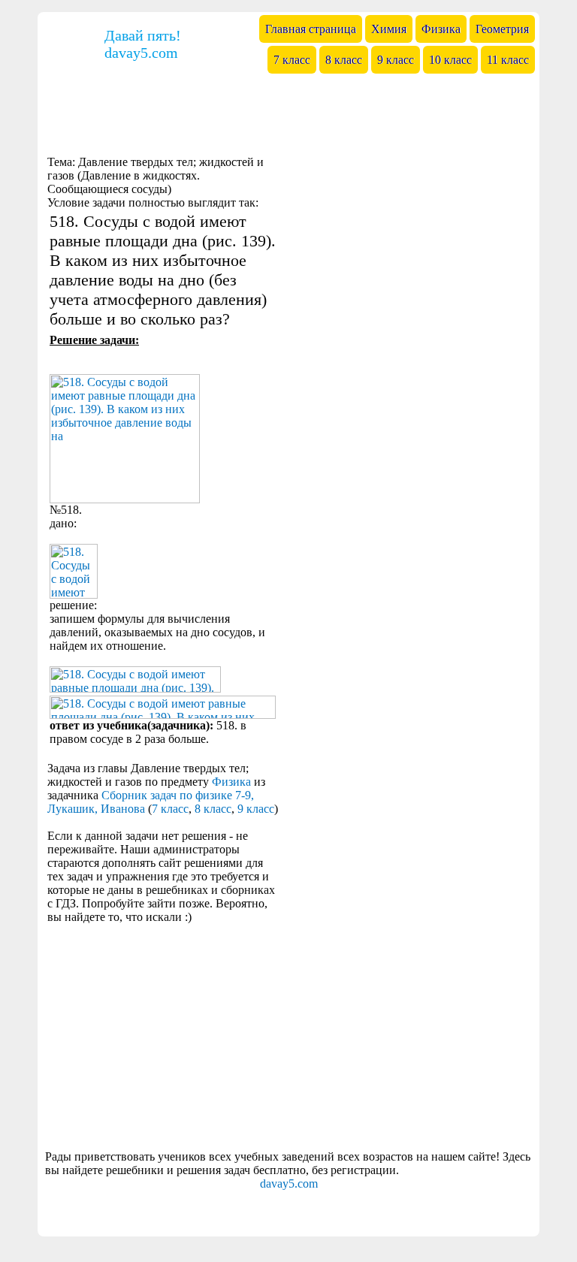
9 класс (255, 808)
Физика (231, 781)
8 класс (213, 808)
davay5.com (289, 1183)
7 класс (170, 808)
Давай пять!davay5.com (142, 44)
